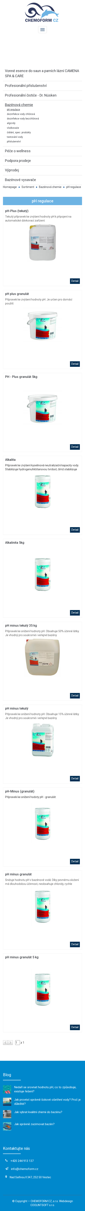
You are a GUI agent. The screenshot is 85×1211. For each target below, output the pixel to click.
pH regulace (13, 109)
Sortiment (28, 187)
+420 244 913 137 (22, 1161)
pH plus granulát (17, 294)
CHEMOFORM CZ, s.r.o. (45, 1201)
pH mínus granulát (18, 874)
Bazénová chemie (50, 187)
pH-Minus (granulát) (19, 791)
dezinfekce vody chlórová (21, 114)
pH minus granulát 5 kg (22, 957)
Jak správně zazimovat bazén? (34, 1124)
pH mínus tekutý (16, 708)
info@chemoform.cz (24, 1169)
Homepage (10, 187)
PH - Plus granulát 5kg (21, 377)
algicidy (11, 123)
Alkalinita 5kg (14, 542)
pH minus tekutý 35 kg (21, 625)
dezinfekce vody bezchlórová (23, 118)
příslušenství (14, 141)
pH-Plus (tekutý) (16, 211)
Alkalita (10, 460)
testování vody (15, 137)
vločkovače (13, 128)
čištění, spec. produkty (19, 132)
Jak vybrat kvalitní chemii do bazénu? (38, 1112)
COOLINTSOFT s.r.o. (42, 1205)
